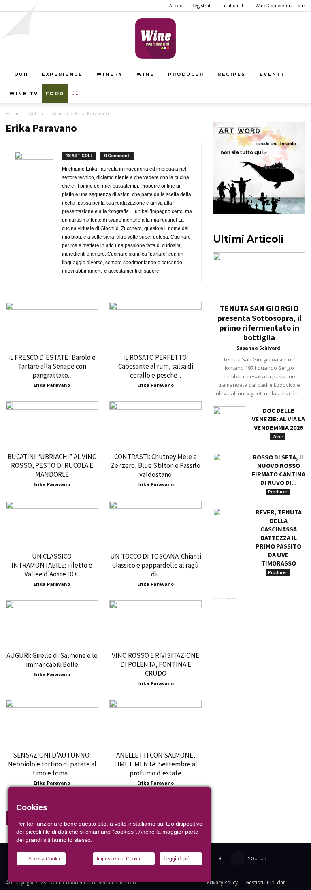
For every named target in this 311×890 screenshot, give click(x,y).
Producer (186, 74)
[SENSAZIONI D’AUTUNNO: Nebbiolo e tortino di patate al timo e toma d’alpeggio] (52, 722)
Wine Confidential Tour (280, 5)
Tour (18, 74)
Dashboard (231, 5)
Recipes (231, 74)
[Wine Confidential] (155, 38)
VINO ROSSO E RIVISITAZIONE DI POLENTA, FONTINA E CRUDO (155, 664)
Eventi (272, 74)
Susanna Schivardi (259, 348)
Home (13, 113)
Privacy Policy (222, 882)
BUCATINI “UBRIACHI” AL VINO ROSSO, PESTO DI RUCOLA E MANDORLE (52, 465)
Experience (62, 74)
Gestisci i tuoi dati (265, 882)
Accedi (176, 5)
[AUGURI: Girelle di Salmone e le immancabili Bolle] (52, 623)
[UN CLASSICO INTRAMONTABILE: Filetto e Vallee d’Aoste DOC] (52, 523)
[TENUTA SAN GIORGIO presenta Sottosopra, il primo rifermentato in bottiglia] (259, 275)
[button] (295, 74)
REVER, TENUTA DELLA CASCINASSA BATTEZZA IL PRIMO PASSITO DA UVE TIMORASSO (279, 537)
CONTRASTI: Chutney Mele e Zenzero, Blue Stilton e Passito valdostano (155, 465)
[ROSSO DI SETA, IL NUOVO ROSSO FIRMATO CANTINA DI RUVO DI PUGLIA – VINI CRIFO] (229, 464)
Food (55, 93)
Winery (109, 74)
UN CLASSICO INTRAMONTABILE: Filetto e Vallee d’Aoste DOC (51, 565)
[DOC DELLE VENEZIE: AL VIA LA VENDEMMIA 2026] (229, 417)
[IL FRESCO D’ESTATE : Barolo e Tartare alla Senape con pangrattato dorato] (52, 325)
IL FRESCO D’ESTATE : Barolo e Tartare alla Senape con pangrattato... (52, 366)
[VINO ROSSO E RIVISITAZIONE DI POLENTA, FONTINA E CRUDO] (155, 623)
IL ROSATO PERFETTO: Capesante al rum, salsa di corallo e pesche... (155, 366)
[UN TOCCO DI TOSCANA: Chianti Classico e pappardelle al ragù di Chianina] (155, 523)
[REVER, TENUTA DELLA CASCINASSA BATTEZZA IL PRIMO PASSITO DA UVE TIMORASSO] (229, 519)
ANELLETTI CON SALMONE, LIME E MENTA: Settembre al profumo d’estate (155, 764)
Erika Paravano (52, 385)
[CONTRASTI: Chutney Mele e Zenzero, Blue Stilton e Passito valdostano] (155, 424)
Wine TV (23, 93)
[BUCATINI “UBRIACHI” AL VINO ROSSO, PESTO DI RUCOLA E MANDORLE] (52, 424)
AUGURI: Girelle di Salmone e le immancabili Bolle (52, 660)
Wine (145, 74)
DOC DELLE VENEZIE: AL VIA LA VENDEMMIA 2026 (278, 418)
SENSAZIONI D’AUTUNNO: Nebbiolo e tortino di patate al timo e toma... (52, 764)
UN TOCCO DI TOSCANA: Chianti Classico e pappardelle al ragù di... (155, 565)
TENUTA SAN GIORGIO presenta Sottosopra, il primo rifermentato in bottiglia (259, 322)
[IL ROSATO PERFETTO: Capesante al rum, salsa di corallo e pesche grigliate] (155, 325)
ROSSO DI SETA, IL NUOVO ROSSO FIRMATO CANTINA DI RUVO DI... (278, 470)
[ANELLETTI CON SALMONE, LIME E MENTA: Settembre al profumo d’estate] (155, 722)
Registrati (202, 5)
